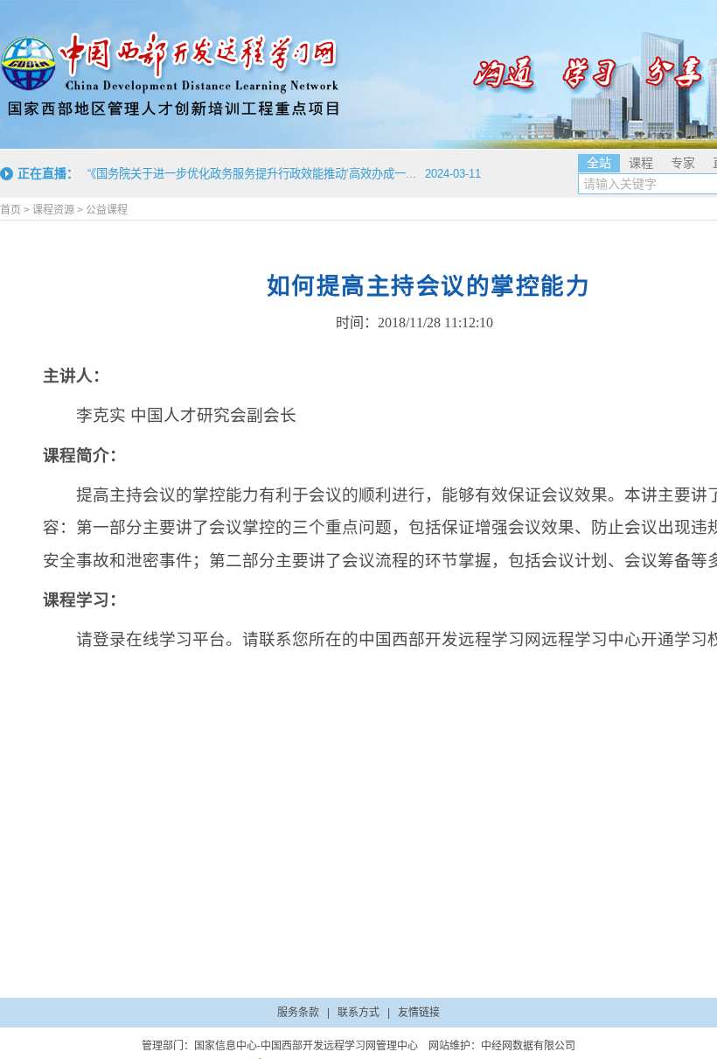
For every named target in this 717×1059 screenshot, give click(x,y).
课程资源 (53, 210)
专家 (683, 163)
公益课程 (107, 210)
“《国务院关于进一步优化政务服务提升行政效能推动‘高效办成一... (251, 173)
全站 (599, 163)
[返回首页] (170, 74)
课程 (641, 163)
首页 (10, 210)
